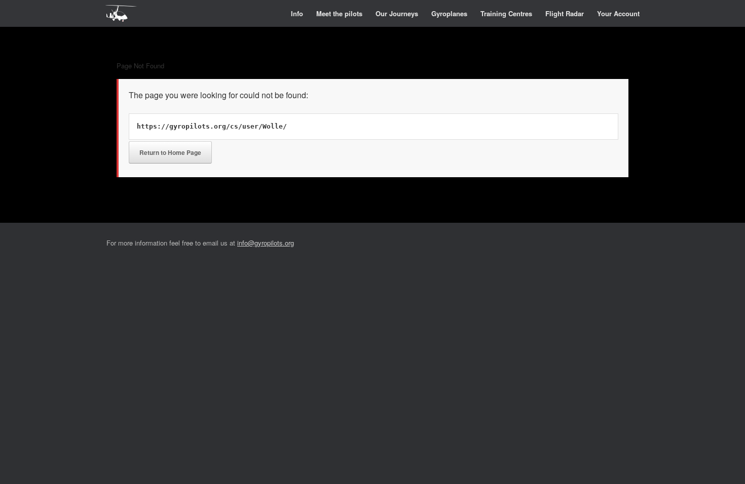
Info (297, 13)
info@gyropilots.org (265, 243)
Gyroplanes (449, 13)
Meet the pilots (339, 13)
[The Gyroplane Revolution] (121, 13)
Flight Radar (564, 13)
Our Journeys (397, 13)
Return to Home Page (170, 152)
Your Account (618, 13)
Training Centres (506, 13)
